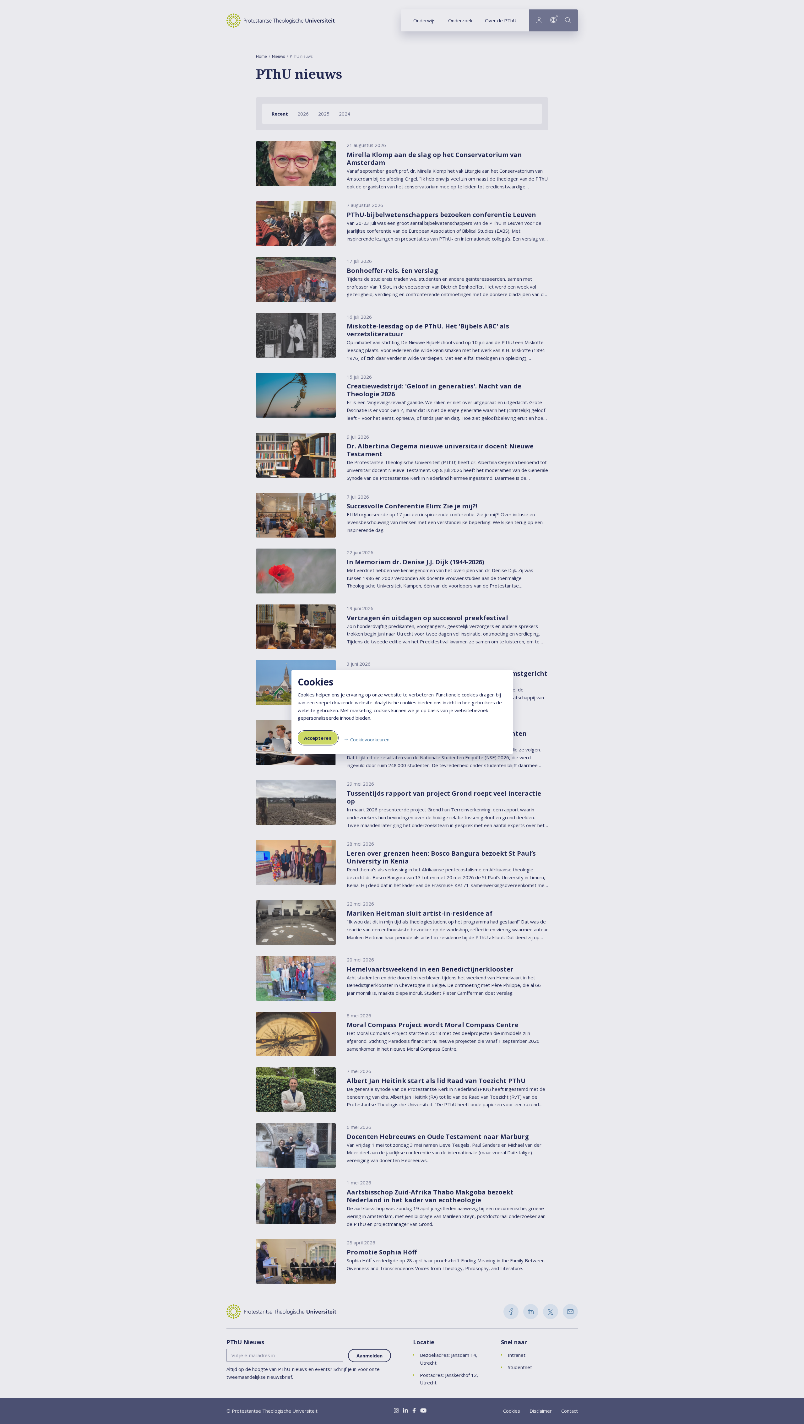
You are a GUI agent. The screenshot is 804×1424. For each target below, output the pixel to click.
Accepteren (317, 738)
